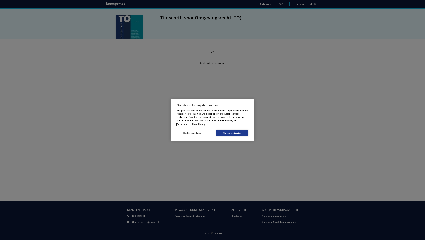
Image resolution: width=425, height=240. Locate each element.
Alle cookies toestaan (232, 133)
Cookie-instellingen (192, 133)
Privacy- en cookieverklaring (191, 124)
